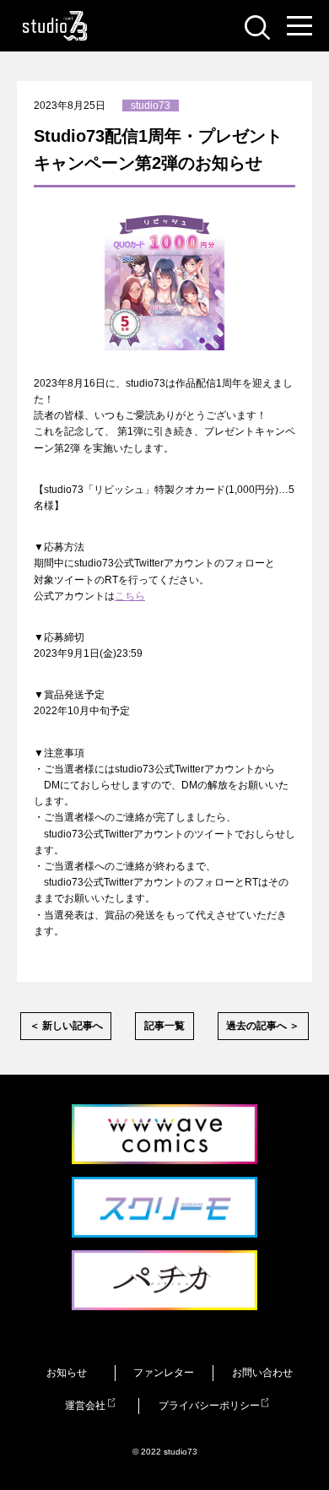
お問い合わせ (262, 1373)
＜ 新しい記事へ (66, 1026)
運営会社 (85, 1405)
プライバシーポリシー (209, 1405)
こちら (130, 596)
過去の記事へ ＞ (262, 1026)
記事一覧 (164, 1026)
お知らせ (66, 1373)
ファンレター (163, 1373)
